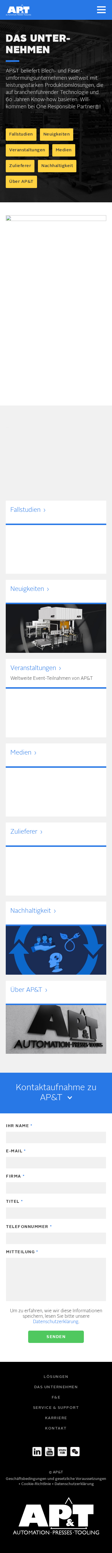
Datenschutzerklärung (55, 1322)
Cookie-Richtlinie (36, 1484)
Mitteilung (20, 1252)
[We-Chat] (75, 1451)
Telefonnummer (27, 1227)
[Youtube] (49, 1451)
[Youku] (62, 1451)
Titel (13, 1202)
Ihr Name (17, 1126)
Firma (13, 1176)
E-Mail (14, 1151)
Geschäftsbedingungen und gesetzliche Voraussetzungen (56, 1479)
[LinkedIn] (37, 1451)
